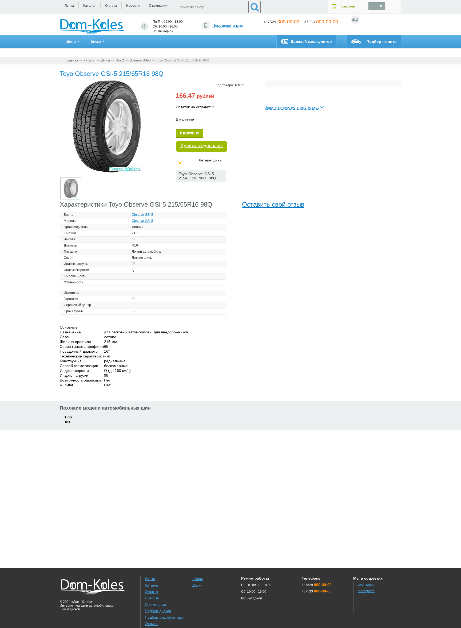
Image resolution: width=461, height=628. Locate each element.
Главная (72, 60)
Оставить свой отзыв (273, 204)
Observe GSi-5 (140, 60)
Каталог (90, 60)
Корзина (348, 6)
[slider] (184, 187)
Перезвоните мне (227, 25)
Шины (105, 60)
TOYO (119, 60)
